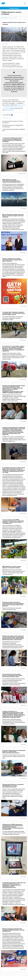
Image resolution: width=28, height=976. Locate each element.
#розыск (12, 17)
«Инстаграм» (6, 108)
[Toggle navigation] (25, 3)
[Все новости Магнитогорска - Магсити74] (3, 3)
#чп (9, 17)
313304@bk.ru (10, 110)
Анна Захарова (4, 17)
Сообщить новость (14, 8)
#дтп (16, 17)
